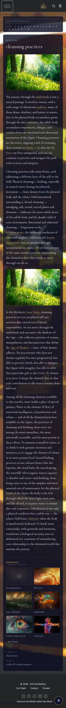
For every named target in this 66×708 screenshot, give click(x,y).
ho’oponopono (14, 232)
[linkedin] (34, 696)
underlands (42, 97)
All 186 (9, 26)
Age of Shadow (20, 348)
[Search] (54, 6)
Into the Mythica (44, 6)
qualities (41, 107)
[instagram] (29, 696)
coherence (33, 518)
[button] (7, 6)
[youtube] (45, 696)
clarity (29, 148)
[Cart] (60, 6)
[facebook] (23, 696)
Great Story (32, 312)
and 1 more (13, 642)
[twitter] (40, 696)
